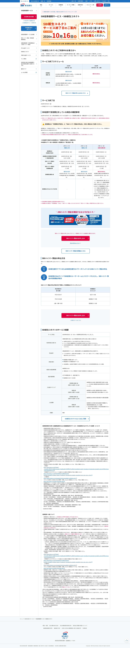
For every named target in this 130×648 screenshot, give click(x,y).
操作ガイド (23, 69)
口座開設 (99, 5)
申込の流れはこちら (74, 243)
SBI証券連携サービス (27, 10)
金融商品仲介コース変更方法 (29, 22)
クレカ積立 (23, 58)
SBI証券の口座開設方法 (29, 20)
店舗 (86, 1)
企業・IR (43, 1)
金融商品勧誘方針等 (47, 628)
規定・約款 (45, 625)
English (104, 1)
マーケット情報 (70, 4)
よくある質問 (24, 72)
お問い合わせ (97, 1)
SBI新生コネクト (25, 51)
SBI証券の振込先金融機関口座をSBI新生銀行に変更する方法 (27, 64)
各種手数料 (80, 1)
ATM (90, 1)
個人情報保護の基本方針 (65, 625)
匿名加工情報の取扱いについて (80, 625)
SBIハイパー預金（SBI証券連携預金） (27, 38)
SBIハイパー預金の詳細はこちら (75, 251)
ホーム (21, 618)
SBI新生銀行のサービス (29, 618)
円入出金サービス (25, 48)
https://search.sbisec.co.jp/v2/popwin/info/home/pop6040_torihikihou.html (60, 478)
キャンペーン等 (90, 4)
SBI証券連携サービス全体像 (27, 34)
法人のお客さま (35, 1)
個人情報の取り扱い (54, 625)
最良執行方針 (57, 628)
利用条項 (85, 628)
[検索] (108, 1)
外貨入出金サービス (26, 55)
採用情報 (49, 1)
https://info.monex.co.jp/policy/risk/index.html (54, 481)
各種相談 (61, 4)
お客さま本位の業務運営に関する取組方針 (71, 628)
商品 (41, 4)
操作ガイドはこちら (76, 320)
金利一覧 (73, 1)
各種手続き (80, 4)
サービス (51, 4)
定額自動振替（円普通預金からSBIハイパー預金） (28, 43)
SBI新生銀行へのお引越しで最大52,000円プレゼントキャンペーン (59, 11)
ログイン (107, 5)
